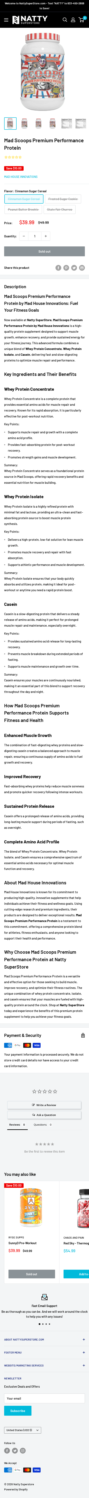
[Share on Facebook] (58, 268)
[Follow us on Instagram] (23, 1451)
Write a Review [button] (46, 1105)
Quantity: (10, 236)
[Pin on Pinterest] (66, 268)
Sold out (44, 251)
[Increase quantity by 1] (45, 236)
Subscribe (17, 1411)
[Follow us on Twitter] (15, 1451)
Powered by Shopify (16, 1489)
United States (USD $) (19, 1430)
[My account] (73, 19)
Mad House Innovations (20, 176)
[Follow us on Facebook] (7, 1451)
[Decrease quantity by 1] (23, 236)
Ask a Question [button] (46, 1115)
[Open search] (65, 19)
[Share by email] (82, 268)
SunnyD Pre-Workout (22, 1243)
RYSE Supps (16, 1237)
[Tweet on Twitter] (74, 268)
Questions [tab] (40, 1124)
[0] (81, 19)
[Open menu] (6, 20)
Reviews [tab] (14, 1124)
